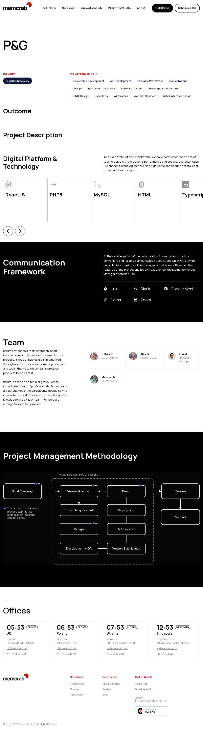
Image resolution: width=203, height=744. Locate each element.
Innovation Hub (91, 8)
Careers (106, 689)
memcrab (21, 8)
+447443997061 (116, 653)
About (141, 8)
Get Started (162, 8)
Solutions (49, 8)
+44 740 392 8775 (67, 653)
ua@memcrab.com (117, 648)
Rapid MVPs (76, 694)
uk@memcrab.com (17, 648)
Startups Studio (119, 8)
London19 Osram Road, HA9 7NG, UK (150, 699)
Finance (74, 689)
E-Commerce (77, 683)
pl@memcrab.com (67, 648)
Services (68, 8)
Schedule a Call (187, 8)
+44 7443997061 (16, 653)
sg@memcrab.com (167, 648)
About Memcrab (111, 683)
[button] (8, 231)
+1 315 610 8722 (165, 653)
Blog (104, 694)
